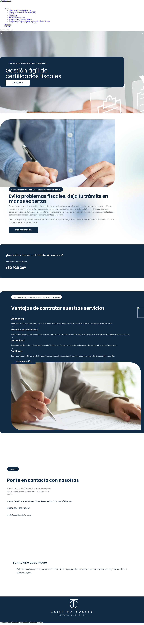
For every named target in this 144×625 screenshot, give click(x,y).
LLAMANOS (17, 82)
